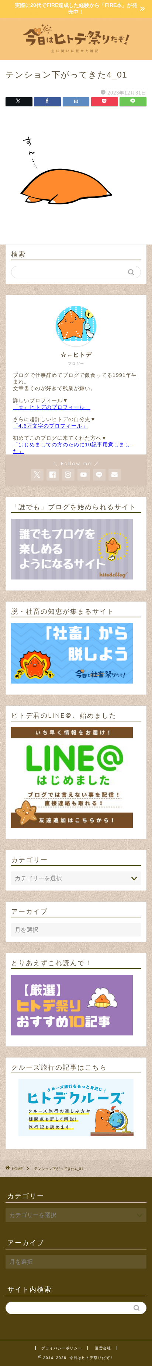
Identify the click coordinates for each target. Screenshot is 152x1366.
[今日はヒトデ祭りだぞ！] (76, 54)
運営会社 (103, 1348)
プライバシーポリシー (61, 1348)
